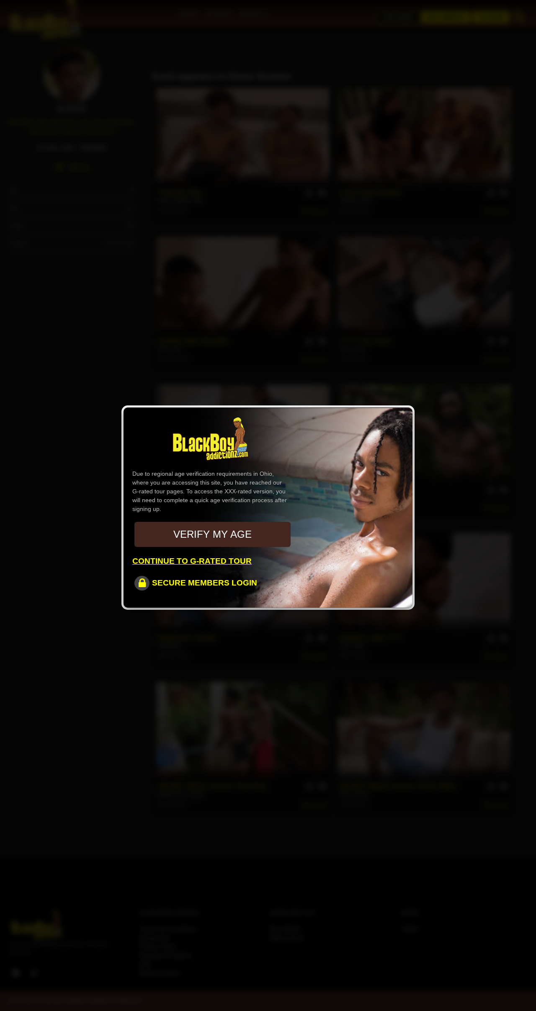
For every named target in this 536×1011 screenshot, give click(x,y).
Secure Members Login (204, 582)
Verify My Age (212, 534)
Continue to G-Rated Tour (192, 561)
